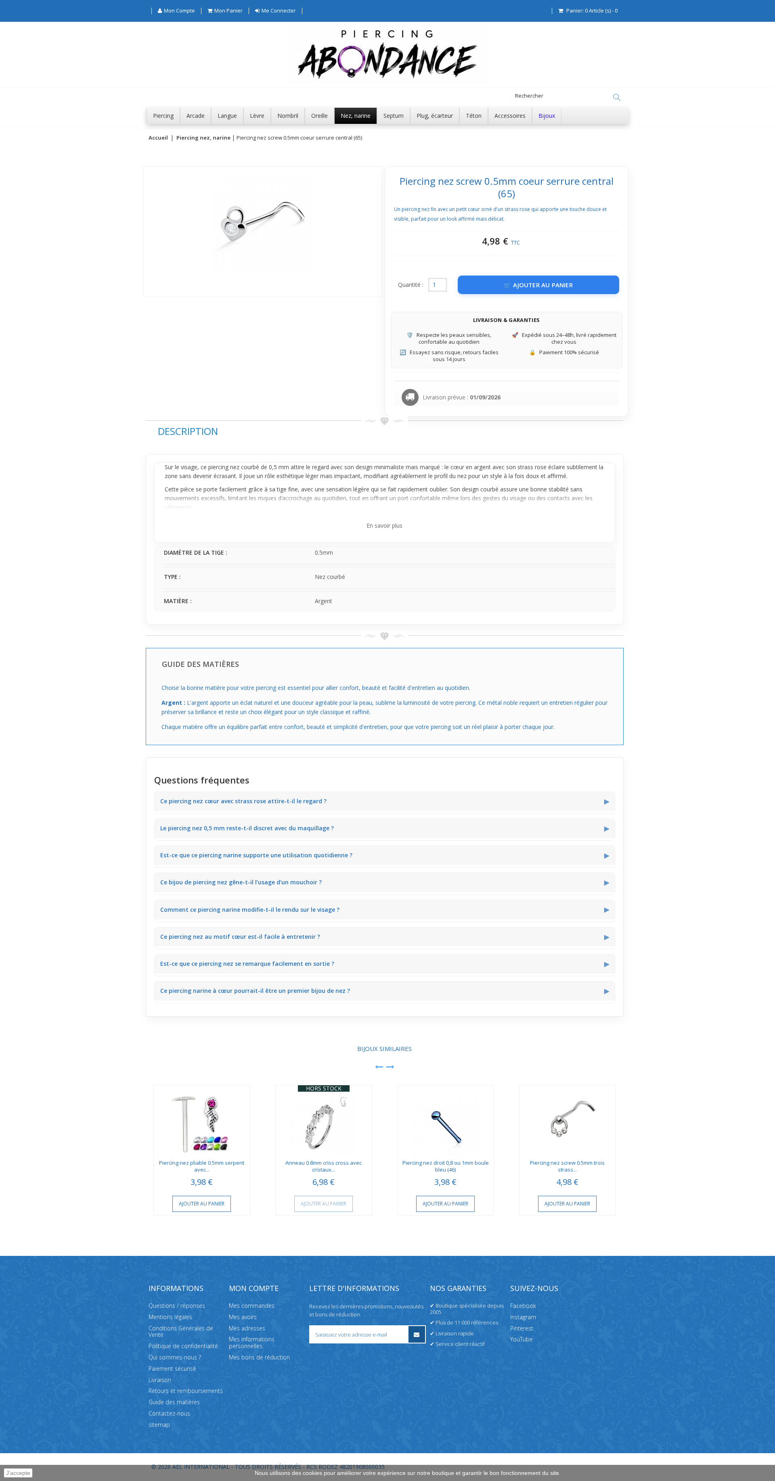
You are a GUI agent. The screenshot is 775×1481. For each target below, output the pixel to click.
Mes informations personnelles (251, 1343)
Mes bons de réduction (259, 1357)
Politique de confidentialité (183, 1346)
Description (188, 431)
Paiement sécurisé (172, 1368)
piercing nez (223, 467)
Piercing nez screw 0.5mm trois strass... (567, 1166)
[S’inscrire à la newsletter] (416, 1334)
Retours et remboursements (186, 1391)
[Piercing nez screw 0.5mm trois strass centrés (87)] (567, 1120)
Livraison (160, 1380)
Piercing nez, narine (203, 138)
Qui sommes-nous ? (175, 1357)
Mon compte (254, 1288)
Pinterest (521, 1328)
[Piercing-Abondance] (387, 82)
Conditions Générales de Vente (181, 1331)
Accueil (158, 138)
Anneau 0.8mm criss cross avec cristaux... (323, 1166)
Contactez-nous (169, 1413)
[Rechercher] (616, 97)
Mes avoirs (243, 1317)
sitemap (159, 1425)
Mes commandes (251, 1306)
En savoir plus (384, 525)
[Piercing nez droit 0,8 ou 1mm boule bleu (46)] (445, 1120)
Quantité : (410, 284)
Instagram (523, 1317)
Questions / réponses (177, 1306)
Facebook (523, 1306)
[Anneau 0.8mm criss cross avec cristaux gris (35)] (323, 1120)
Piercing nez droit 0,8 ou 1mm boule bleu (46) (445, 1166)
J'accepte (18, 1473)
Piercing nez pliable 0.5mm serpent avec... (201, 1166)
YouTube (521, 1339)
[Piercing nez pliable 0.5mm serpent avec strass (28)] (202, 1120)
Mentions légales (170, 1317)
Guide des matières (174, 1402)
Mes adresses (247, 1328)
